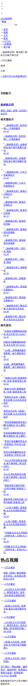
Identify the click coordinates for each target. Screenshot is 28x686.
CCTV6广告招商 (9, 675)
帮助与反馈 (6, 672)
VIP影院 (7, 44)
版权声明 (11, 669)
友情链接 (18, 672)
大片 (5, 35)
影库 (5, 38)
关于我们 (5, 666)
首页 (5, 29)
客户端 (6, 47)
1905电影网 (6, 18)
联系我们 (22, 669)
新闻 (5, 32)
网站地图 (16, 666)
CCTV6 (7, 41)
